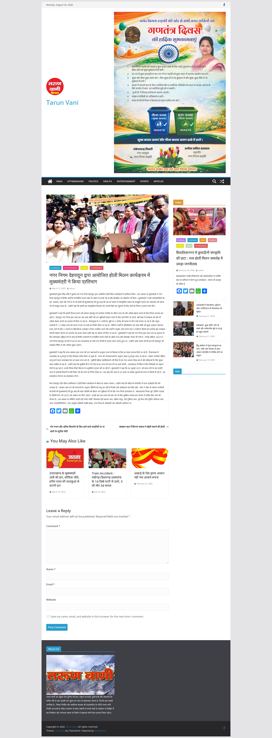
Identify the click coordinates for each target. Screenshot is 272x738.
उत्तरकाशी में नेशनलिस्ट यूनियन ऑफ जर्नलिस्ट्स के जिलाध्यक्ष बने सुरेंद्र (209, 308)
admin (72, 288)
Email (50, 584)
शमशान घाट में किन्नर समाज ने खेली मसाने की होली (142, 426)
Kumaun (212, 240)
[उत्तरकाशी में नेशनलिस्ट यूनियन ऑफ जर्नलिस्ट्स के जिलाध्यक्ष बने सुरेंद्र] (183, 310)
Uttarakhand (75, 181)
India (59, 181)
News (189, 246)
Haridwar (193, 240)
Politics (93, 181)
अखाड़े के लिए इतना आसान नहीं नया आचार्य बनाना (149, 475)
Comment (53, 526)
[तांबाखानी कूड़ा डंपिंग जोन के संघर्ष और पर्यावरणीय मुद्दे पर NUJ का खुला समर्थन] (183, 331)
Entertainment (126, 181)
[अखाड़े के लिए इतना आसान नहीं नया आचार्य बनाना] (150, 450)
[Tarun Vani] (50, 181)
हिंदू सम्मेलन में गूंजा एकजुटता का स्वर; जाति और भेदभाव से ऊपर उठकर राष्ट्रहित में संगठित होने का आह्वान (209, 350)
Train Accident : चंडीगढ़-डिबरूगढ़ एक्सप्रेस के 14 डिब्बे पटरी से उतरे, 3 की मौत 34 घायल (107, 479)
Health (107, 181)
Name (51, 569)
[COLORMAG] (80, 656)
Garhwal (181, 240)
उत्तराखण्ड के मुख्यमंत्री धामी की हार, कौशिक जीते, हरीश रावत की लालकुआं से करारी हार (64, 479)
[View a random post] (222, 181)
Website (51, 599)
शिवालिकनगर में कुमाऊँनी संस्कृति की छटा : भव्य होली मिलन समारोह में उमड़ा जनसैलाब (199, 258)
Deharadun (55, 268)
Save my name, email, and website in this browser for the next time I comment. (97, 616)
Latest (84, 268)
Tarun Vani (62, 102)
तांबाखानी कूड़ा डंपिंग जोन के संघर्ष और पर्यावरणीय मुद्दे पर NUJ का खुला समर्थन (209, 328)
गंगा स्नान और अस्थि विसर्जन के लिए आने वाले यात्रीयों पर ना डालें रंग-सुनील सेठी (77, 429)
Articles (159, 181)
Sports (144, 181)
